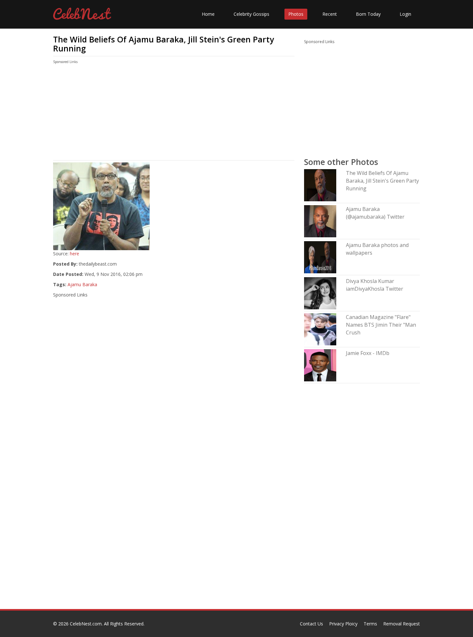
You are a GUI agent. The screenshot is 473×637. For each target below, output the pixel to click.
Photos (295, 14)
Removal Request (401, 624)
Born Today (368, 14)
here (74, 253)
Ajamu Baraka (82, 284)
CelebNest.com (86, 624)
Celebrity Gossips (251, 14)
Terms (370, 624)
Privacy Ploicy (343, 624)
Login (405, 14)
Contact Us (311, 624)
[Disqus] (173, 526)
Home (208, 14)
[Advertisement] (173, 113)
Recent (329, 14)
